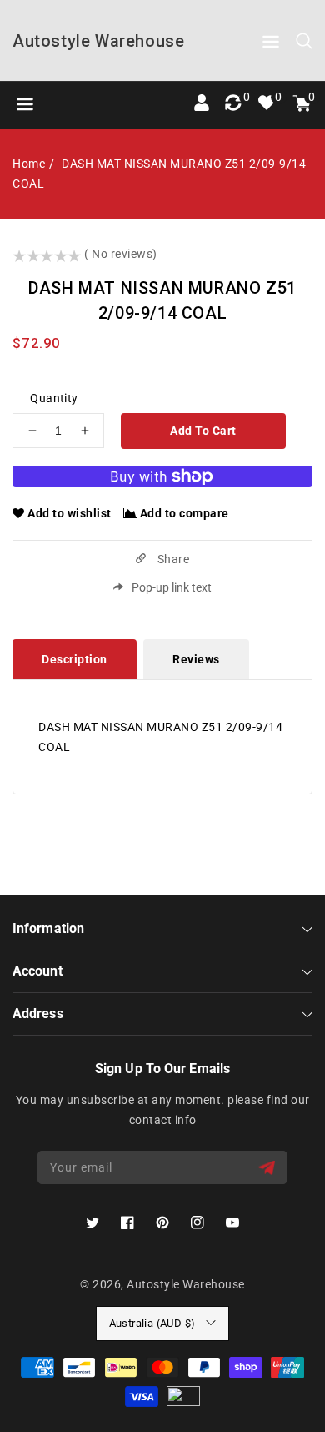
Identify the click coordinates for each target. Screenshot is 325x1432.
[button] (270, 44)
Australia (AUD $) (152, 1323)
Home (28, 163)
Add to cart (203, 430)
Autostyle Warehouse (186, 1284)
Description (75, 659)
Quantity (54, 398)
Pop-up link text (172, 587)
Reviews (196, 659)
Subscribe (269, 1168)
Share (171, 559)
